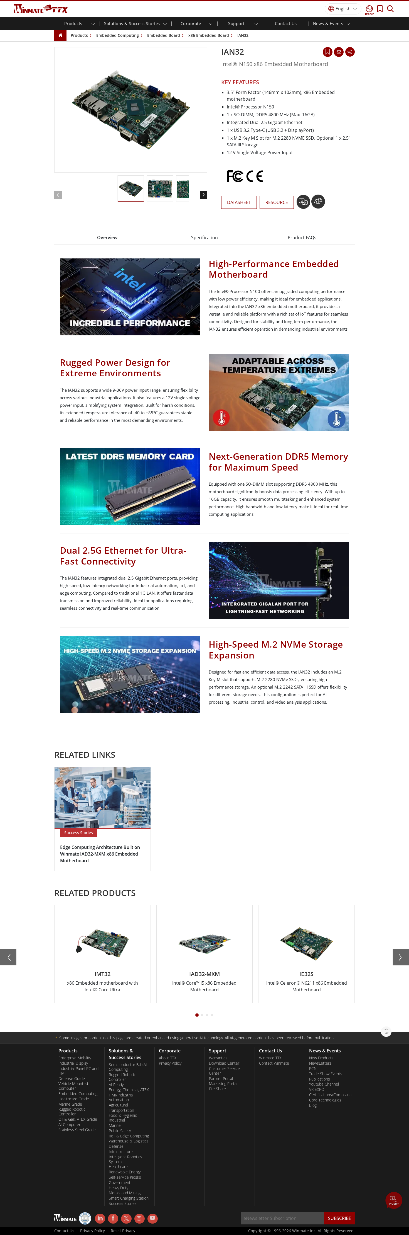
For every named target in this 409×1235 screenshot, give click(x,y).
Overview (107, 237)
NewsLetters (320, 1063)
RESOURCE (276, 202)
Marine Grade (70, 1104)
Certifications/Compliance (330, 1094)
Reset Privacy (123, 1231)
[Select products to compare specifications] (318, 204)
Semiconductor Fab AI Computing (128, 1067)
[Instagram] (139, 1218)
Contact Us (286, 23)
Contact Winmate (274, 1063)
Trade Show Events (325, 1073)
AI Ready (116, 1084)
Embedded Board (163, 35)
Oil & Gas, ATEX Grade (77, 1119)
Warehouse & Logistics (129, 1141)
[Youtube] (152, 1219)
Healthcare (118, 1166)
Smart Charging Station (129, 1198)
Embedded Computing (117, 35)
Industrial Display (73, 1063)
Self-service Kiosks (125, 1177)
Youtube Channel (324, 1084)
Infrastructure (121, 1151)
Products (79, 35)
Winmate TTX (270, 1057)
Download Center (224, 1063)
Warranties (218, 1057)
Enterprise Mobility (74, 1057)
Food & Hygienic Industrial (123, 1118)
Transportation (121, 1110)
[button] (394, 1201)
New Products (321, 1057)
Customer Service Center (224, 1071)
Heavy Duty (118, 1187)
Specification (204, 237)
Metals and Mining (125, 1192)
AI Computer (69, 1124)
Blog (313, 1105)
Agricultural (118, 1105)
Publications (319, 1079)
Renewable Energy (125, 1172)
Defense (116, 1146)
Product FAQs (302, 237)
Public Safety (120, 1130)
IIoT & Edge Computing (129, 1136)
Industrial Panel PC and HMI (78, 1071)
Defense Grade (71, 1078)
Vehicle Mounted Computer (73, 1086)
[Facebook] (113, 1219)
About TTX (167, 1057)
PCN (313, 1068)
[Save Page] (327, 51)
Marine (115, 1125)
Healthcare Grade (73, 1098)
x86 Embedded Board (208, 35)
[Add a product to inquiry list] (304, 204)
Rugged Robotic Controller (71, 1112)
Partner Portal (221, 1078)
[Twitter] (126, 1218)
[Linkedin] (100, 1219)
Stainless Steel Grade (77, 1129)
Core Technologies (325, 1100)
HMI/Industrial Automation (121, 1097)
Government (119, 1182)
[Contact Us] (339, 52)
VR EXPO (316, 1089)
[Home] (60, 35)
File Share (217, 1088)
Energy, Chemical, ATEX (129, 1089)
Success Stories (123, 1203)
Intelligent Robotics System (125, 1159)
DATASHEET (239, 202)
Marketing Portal (223, 1083)
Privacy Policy (170, 1063)
